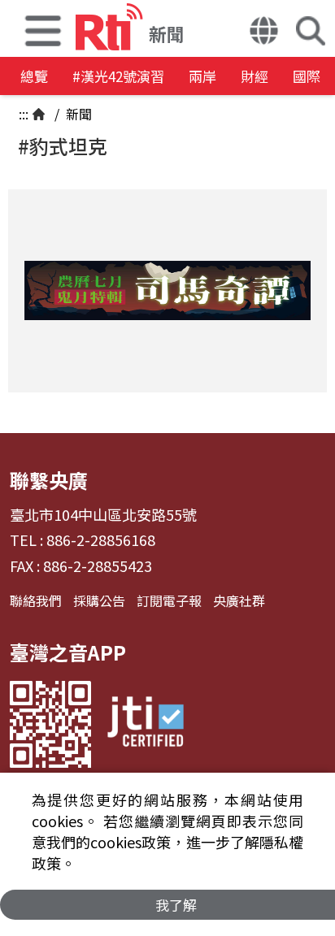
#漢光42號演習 (118, 76)
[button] (43, 28)
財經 (254, 76)
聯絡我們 (36, 600)
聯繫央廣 (49, 480)
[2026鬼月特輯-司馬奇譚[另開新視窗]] (167, 291)
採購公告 (99, 600)
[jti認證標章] (145, 724)
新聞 (77, 114)
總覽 (34, 76)
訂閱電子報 (169, 600)
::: (23, 114)
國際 (306, 76)
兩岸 (202, 76)
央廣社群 (239, 600)
